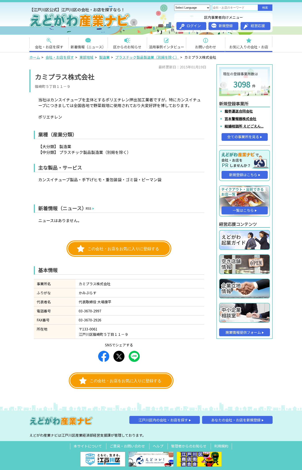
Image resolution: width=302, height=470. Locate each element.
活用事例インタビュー (166, 46)
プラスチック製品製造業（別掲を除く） (147, 57)
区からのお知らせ (127, 46)
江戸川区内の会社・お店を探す (163, 420)
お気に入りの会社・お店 (248, 46)
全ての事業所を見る (243, 136)
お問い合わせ (205, 46)
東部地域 (86, 57)
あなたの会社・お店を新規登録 (236, 420)
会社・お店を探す (49, 46)
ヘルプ (158, 446)
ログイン (194, 25)
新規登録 (226, 25)
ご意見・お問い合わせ (127, 446)
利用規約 (221, 446)
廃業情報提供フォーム (243, 332)
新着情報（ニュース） (88, 46)
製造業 (104, 57)
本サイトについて (88, 446)
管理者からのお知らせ (188, 446)
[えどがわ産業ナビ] (80, 26)
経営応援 (258, 25)
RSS (88, 208)
